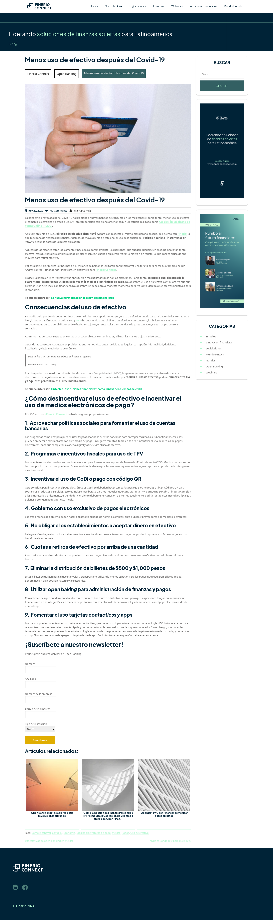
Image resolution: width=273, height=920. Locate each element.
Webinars (176, 6)
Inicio (94, 6)
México (116, 833)
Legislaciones (138, 6)
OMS (78, 320)
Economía (69, 833)
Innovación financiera (203, 6)
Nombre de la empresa (38, 694)
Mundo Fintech (233, 6)
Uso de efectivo (139, 833)
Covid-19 (57, 833)
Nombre (30, 664)
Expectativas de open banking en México (49, 841)
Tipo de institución (36, 724)
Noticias (210, 360)
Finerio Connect (38, 74)
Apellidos (30, 679)
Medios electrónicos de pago (94, 833)
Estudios (158, 6)
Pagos (125, 833)
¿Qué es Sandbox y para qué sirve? (170, 841)
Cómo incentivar (41, 833)
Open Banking (113, 6)
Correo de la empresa (37, 709)
